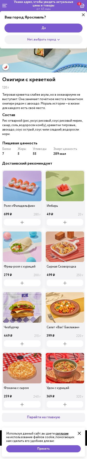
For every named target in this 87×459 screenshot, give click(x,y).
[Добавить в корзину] (22, 222)
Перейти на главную (43, 417)
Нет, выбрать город (41, 39)
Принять (43, 449)
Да (43, 28)
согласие (61, 433)
